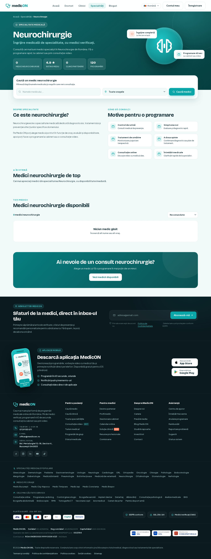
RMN (53, 501)
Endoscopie (43, 501)
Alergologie (18, 476)
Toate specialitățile (74, 419)
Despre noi (139, 409)
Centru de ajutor (177, 409)
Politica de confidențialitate (45, 553)
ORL (118, 472)
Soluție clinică (109, 429)
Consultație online (21, 497)
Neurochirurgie (126, 476)
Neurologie (93, 472)
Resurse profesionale (110, 434)
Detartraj (119, 497)
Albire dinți (131, 497)
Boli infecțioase (84, 476)
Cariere (137, 414)
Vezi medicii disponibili (105, 277)
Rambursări (174, 424)
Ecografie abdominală (23, 501)
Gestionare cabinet (109, 419)
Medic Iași (75, 486)
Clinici (81, 5)
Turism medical (72, 429)
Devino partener (107, 409)
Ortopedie (128, 472)
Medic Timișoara (60, 486)
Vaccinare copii (83, 501)
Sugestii (173, 434)
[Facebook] (16, 454)
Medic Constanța (91, 486)
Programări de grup (74, 434)
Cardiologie (107, 472)
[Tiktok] (44, 454)
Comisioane (105, 439)
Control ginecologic (66, 497)
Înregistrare (195, 5)
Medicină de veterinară (105, 476)
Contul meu (172, 5)
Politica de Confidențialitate (145, 324)
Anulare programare (178, 419)
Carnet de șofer (115, 501)
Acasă (56, 5)
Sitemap (98, 553)
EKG (186, 497)
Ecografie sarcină (87, 497)
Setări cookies (84, 553)
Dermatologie (34, 472)
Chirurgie (154, 472)
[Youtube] (37, 454)
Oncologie (141, 472)
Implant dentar (105, 497)
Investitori (139, 434)
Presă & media (140, 419)
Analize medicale (173, 497)
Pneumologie (67, 476)
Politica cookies (68, 553)
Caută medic (71, 409)
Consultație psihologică (150, 497)
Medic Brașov (108, 486)
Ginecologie (19, 472)
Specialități (97, 5)
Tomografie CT (66, 501)
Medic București (20, 486)
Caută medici (183, 91)
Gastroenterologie (65, 472)
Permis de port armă (135, 501)
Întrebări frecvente (178, 414)
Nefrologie (173, 476)
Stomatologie (158, 476)
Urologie (81, 472)
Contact (138, 439)
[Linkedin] (30, 454)
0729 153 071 (25, 429)
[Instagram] (23, 454)
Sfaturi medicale (73, 439)
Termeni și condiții (21, 553)
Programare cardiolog (43, 497)
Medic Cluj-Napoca (40, 486)
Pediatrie (48, 472)
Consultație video (76, 424)
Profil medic (105, 414)
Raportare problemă (178, 429)
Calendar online (107, 424)
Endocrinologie (181, 472)
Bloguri (113, 5)
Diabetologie (33, 476)
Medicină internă (50, 476)
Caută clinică (71, 414)
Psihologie (166, 472)
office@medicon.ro (29, 436)
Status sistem (175, 439)
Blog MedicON (141, 424)
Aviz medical (99, 501)
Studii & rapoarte (142, 429)
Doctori (69, 5)
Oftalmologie (142, 476)
